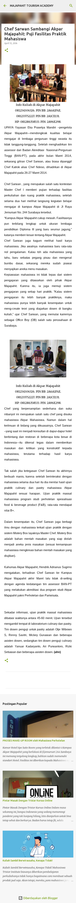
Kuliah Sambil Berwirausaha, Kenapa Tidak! (28, 860)
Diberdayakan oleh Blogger (40, 898)
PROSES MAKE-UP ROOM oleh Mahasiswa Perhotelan (34, 740)
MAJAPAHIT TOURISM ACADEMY (31, 5)
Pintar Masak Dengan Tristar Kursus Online (27, 800)
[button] (6, 50)
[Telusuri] (71, 5)
